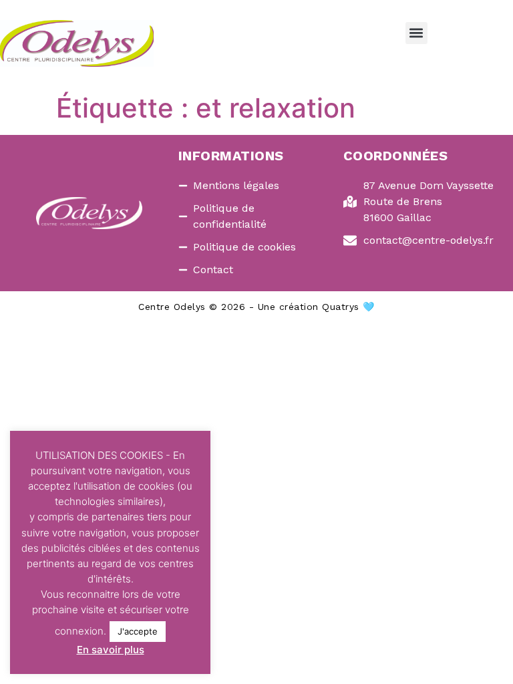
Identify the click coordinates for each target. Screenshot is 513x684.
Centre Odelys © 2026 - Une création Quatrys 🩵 (256, 306)
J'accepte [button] (138, 631)
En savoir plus (110, 649)
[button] (416, 33)
